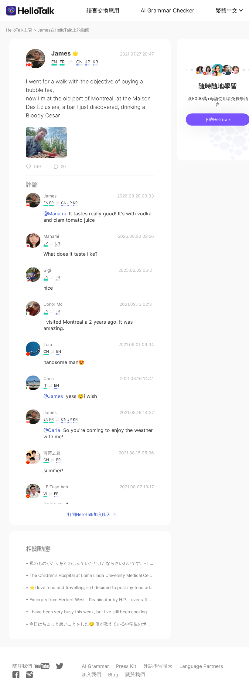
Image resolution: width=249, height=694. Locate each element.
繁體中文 (226, 10)
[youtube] (41, 666)
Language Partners (201, 666)
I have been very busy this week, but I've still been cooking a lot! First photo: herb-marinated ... (124, 611)
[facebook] (15, 674)
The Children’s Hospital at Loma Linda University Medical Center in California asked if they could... (126, 575)
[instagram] (29, 674)
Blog (113, 675)
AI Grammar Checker (167, 10)
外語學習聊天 (157, 666)
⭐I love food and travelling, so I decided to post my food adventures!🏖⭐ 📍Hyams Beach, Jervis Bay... (134, 587)
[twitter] (59, 666)
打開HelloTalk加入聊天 (89, 514)
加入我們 (91, 674)
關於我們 (135, 674)
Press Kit (126, 666)
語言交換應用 (103, 10)
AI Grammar (95, 666)
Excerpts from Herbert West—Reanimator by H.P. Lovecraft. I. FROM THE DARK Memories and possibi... (132, 599)
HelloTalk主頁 (19, 29)
